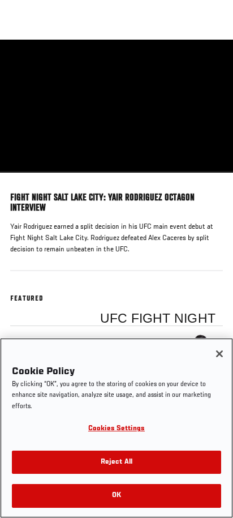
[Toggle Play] (23, 179)
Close (212, 61)
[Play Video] (117, 106)
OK (116, 495)
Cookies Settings (116, 429)
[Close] (219, 353)
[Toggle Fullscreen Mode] (209, 179)
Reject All (116, 462)
